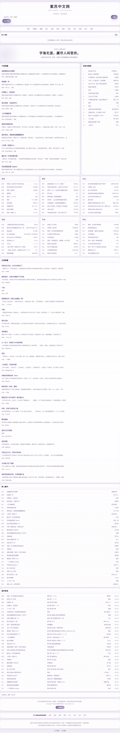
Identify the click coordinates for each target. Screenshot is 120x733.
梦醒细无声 (10, 206)
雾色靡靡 (5, 419)
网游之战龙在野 (52, 243)
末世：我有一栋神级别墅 (95, 240)
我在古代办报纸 (7, 430)
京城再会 (49, 663)
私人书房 (6, 21)
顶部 (62, 707)
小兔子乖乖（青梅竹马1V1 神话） (16, 247)
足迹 (91, 29)
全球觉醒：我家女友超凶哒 (96, 231)
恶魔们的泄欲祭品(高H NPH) (96, 203)
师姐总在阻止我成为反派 (95, 209)
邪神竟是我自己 (92, 228)
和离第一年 (6, 82)
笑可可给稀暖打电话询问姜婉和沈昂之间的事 (60, 650)
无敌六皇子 (50, 209)
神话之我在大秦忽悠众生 (14, 672)
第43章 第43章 (51, 688)
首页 (28, 29)
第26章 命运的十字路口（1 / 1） (56, 640)
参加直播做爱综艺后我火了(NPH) (16, 533)
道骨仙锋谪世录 (7, 124)
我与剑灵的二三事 (12, 574)
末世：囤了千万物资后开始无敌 (97, 247)
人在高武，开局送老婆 (9, 364)
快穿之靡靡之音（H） (13, 539)
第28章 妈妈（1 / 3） (53, 605)
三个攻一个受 (11, 581)
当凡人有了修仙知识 (13, 628)
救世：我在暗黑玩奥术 (13, 624)
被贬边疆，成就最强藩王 (54, 196)
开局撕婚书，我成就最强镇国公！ (57, 203)
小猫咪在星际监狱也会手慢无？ (16, 224)
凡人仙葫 (91, 119)
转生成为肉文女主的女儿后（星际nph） (99, 206)
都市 (63, 29)
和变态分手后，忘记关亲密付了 (12, 266)
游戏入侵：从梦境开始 (13, 584)
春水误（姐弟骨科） (94, 74)
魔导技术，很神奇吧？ (53, 675)
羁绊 (89, 103)
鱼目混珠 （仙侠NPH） (10, 103)
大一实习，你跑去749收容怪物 (12, 342)
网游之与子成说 (52, 224)
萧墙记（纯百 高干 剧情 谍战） (16, 184)
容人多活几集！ (11, 568)
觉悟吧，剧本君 (52, 228)
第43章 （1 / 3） (52, 599)
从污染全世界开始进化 (94, 243)
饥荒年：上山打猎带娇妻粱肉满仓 (57, 200)
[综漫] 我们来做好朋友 (94, 109)
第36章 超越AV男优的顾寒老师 (56, 615)
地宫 (48, 672)
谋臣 (8, 200)
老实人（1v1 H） (12, 196)
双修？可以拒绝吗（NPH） (96, 115)
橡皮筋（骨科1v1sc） (13, 558)
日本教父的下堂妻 (8, 463)
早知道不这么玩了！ (13, 565)
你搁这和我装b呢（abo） (10, 375)
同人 (86, 29)
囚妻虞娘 (9, 536)
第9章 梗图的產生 (52, 685)
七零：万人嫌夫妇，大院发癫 (96, 80)
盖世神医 (9, 203)
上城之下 (91, 125)
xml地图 (56, 731)
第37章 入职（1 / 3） (53, 653)
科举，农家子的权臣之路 (10, 408)
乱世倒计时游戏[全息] (53, 234)
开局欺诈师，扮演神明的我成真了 (17, 612)
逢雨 (89, 106)
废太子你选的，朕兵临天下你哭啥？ (57, 206)
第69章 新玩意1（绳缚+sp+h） (56, 682)
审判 (48, 612)
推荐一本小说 (11, 695)
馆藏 (41, 29)
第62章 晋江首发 (52, 602)
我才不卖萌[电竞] (52, 247)
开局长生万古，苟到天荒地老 (11, 452)
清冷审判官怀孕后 (93, 237)
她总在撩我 (10, 209)
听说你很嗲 (50, 237)
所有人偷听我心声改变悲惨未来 (16, 650)
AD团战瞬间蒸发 (52, 250)
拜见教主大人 (11, 240)
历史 (69, 29)
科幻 (74, 29)
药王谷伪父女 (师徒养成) (14, 237)
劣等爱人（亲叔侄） (9, 92)
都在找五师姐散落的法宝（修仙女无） (16, 228)
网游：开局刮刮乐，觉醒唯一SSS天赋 (58, 240)
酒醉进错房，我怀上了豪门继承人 (17, 552)
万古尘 (9, 243)
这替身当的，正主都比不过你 (96, 112)
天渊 (3, 309)
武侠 (58, 29)
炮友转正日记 (92, 71)
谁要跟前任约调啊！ (9, 71)
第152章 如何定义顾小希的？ (55, 669)
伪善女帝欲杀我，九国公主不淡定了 (57, 187)
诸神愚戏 (5, 332)
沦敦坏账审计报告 (93, 93)
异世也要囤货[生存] (93, 253)
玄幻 (46, 29)
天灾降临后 (91, 234)
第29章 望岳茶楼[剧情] (54, 643)
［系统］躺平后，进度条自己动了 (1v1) (18, 250)
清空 (116, 35)
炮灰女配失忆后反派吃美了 (15, 187)
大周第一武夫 (92, 187)
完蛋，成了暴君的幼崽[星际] (15, 546)
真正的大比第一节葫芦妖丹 (55, 628)
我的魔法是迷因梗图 (13, 555)
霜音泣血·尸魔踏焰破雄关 (54, 679)
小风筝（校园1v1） (8, 145)
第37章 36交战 (51, 659)
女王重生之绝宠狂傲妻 (94, 212)
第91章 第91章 (51, 666)
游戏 (80, 29)
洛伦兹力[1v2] (11, 542)
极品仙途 (9, 231)
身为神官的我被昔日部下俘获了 (97, 184)
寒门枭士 (50, 193)
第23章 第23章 (51, 608)
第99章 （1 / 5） (52, 596)
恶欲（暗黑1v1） (12, 212)
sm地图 (63, 731)
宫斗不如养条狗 (92, 190)
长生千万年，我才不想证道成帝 (97, 83)
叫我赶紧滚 (50, 647)
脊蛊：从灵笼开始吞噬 (94, 224)
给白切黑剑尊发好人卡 (13, 523)
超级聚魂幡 (10, 253)
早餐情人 (9, 549)
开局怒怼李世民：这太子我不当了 (57, 212)
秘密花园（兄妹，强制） (10, 386)
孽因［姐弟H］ (11, 190)
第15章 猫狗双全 (52, 656)
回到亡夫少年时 (11, 571)
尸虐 (3, 288)
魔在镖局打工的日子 (13, 530)
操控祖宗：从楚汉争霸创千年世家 (13, 277)
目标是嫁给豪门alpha (9, 167)
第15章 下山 (50, 621)
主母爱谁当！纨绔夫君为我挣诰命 (98, 77)
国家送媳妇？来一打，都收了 (55, 184)
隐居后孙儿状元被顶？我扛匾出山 (13, 397)
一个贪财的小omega (13, 562)
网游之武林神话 (52, 253)
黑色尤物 (5, 321)
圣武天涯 (90, 200)
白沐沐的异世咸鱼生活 (94, 196)
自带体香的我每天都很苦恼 (96, 193)
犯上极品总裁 (11, 234)
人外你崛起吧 (6, 113)
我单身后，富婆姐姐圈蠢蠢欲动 (13, 135)
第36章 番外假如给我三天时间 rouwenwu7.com (61, 631)
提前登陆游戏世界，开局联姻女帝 (13, 474)
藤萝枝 (9, 193)
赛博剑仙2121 (92, 250)
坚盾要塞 (49, 624)
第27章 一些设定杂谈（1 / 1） (56, 637)
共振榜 (35, 29)
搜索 (114, 17)
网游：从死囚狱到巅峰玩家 (55, 231)
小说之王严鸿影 (93, 96)
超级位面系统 (92, 87)
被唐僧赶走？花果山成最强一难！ (13, 299)
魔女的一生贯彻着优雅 (10, 156)
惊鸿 (89, 90)
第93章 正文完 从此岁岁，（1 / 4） (57, 634)
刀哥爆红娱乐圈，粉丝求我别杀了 (98, 99)
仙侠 (52, 29)
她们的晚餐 (10, 577)
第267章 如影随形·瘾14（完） (56, 618)
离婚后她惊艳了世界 (94, 122)
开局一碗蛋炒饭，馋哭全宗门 (15, 527)
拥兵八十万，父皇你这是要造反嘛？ (57, 190)
